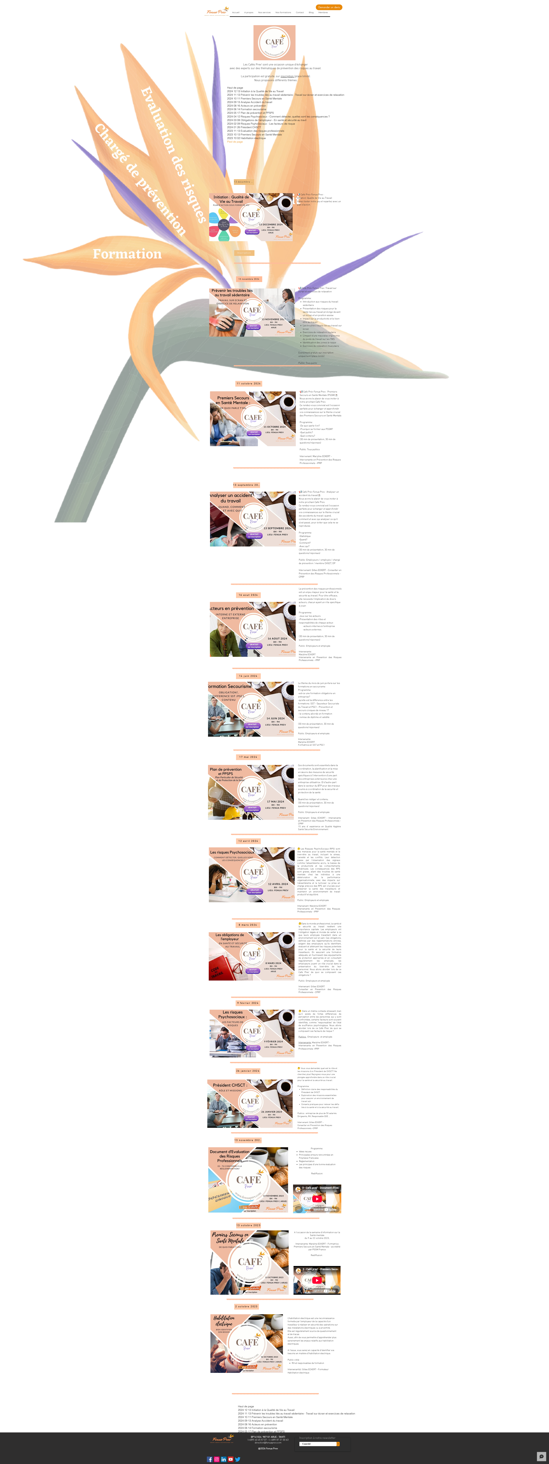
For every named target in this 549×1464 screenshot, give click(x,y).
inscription (287, 76)
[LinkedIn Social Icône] (223, 1459)
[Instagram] (216, 1459)
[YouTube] (230, 1459)
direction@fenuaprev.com (268, 1442)
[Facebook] (209, 1459)
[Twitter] (237, 1459)
